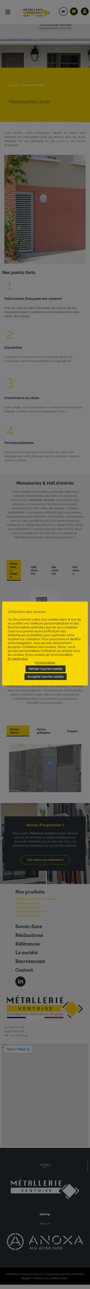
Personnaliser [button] (45, 662)
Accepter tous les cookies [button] (46, 676)
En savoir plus (18, 658)
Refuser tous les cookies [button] (45, 668)
